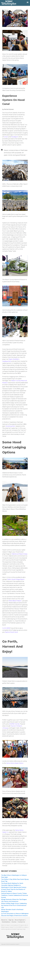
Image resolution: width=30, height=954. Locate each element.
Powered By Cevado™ (14, 944)
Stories (14, 922)
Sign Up (11, 920)
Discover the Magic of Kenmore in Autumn (14, 915)
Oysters (4, 223)
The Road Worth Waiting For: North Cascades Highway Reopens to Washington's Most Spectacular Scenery (13, 885)
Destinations (6, 922)
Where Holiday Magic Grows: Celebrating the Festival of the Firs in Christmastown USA (14, 905)
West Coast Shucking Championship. (13, 90)
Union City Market (8, 593)
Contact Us (21, 922)
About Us (4, 920)
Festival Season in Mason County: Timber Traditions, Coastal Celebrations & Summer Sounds (14, 895)
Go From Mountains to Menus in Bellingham (15, 913)
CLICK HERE (18, 927)
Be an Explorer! (20, 920)
